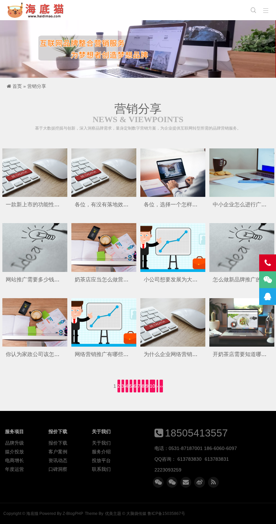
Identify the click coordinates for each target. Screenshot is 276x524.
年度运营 (14, 469)
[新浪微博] (199, 482)
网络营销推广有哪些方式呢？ (110, 354)
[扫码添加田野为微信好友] (158, 482)
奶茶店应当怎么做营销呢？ (107, 279)
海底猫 (38, 10)
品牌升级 (14, 443)
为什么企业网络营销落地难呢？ (181, 354)
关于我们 (101, 443)
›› (161, 386)
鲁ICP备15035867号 (166, 513)
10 (152, 386)
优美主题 (113, 513)
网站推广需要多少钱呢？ (35, 279)
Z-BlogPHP (73, 513)
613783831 (217, 459)
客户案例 (57, 451)
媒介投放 (14, 451)
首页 (17, 86)
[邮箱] (185, 482)
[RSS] (213, 482)
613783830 (189, 459)
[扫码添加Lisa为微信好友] (172, 482)
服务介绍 (101, 451)
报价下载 (57, 443)
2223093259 (167, 470)
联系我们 (101, 469)
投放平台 (101, 460)
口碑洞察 (57, 469)
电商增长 (14, 460)
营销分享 (36, 86)
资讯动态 (57, 460)
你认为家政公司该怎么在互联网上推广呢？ (57, 354)
